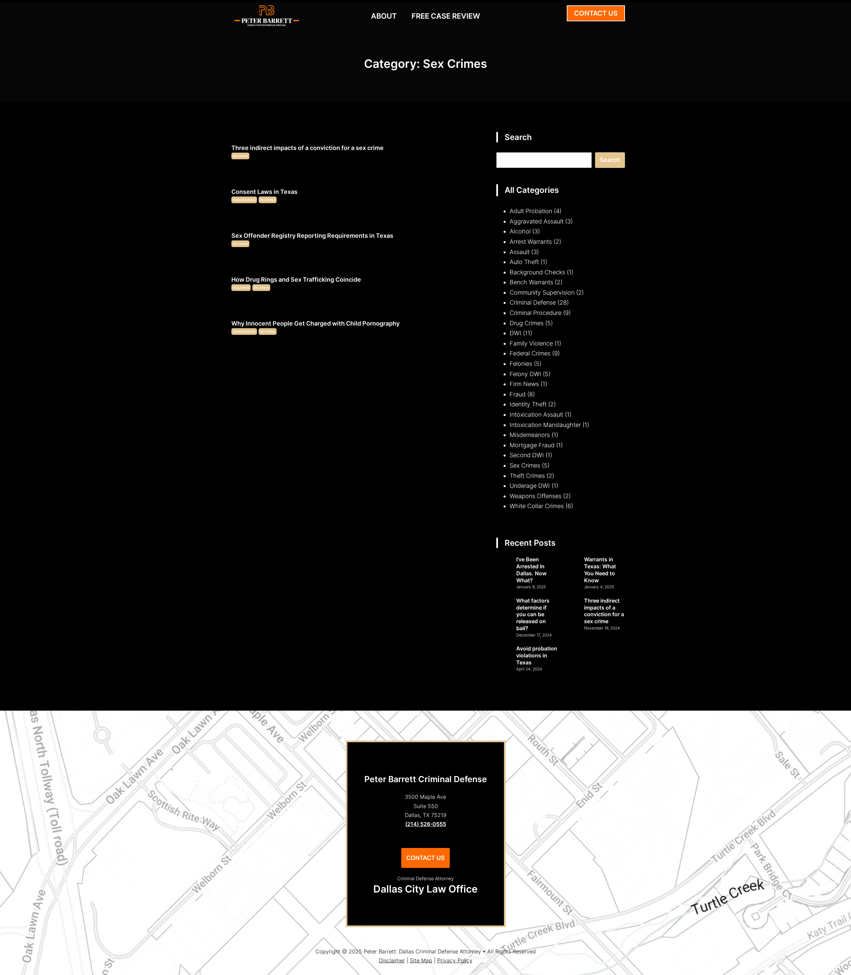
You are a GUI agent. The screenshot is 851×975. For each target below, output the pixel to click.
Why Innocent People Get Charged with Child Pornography (315, 323)
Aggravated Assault (536, 221)
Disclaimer (392, 960)
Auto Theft (524, 261)
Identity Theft (528, 404)
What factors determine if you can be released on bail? (532, 614)
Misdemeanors (530, 434)
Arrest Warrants (531, 241)
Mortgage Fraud (532, 445)
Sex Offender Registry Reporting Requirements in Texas (312, 235)
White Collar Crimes (537, 505)
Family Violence (531, 343)
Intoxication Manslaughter (545, 424)
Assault (520, 251)
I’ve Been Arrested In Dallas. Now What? (531, 569)
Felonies (521, 363)
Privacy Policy (454, 960)
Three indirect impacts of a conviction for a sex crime (307, 147)
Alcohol (520, 231)
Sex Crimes (240, 156)
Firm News (524, 383)
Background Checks (537, 272)
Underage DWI (530, 485)
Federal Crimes (530, 353)
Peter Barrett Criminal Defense (425, 779)
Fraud (518, 394)
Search (610, 159)
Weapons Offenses (535, 495)
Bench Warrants (531, 282)
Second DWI (527, 455)
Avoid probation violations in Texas (536, 655)
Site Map (421, 960)
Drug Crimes (241, 287)
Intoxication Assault (536, 414)
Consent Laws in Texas (264, 191)
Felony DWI (525, 373)
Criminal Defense (244, 200)
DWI (515, 333)
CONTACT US (596, 13)
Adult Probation (531, 211)
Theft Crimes (527, 475)
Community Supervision (542, 292)
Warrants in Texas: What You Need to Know (600, 569)
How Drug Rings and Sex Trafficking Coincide (296, 279)
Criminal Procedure (535, 312)
